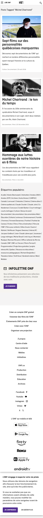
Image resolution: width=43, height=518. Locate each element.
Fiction (10, 224)
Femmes (5, 221)
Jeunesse (37, 233)
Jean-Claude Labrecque (24, 233)
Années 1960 (35, 195)
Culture (17, 211)
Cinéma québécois (7, 205)
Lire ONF (7, 3)
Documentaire (6, 214)
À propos (21, 339)
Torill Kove (17, 256)
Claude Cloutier (21, 205)
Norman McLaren (14, 240)
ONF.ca (14, 243)
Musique (4, 240)
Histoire (3, 230)
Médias (21, 353)
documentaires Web (32, 214)
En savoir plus (27, 510)
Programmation (6, 246)
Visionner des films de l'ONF (22, 317)
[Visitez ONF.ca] (25, 2)
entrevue (19, 217)
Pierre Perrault (29, 243)
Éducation (4, 217)
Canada (4, 201)
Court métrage (35, 208)
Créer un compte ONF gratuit (21, 312)
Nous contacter (21, 348)
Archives (14, 198)
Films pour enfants (12, 227)
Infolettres (21, 357)
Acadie (3, 195)
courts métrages (7, 211)
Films (16, 224)
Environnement (29, 217)
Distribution (21, 375)
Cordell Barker (23, 208)
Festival (28, 221)
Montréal (37, 237)
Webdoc (4, 259)
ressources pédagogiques (10, 253)
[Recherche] (41, 3)
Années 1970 (5, 198)
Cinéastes (19, 201)
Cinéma (27, 201)
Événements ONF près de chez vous (21, 321)
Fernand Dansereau (16, 221)
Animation (25, 195)
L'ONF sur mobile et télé (21, 419)
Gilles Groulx (25, 227)
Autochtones (23, 198)
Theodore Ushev (7, 256)
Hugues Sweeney (22, 230)
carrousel (11, 201)
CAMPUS (32, 198)
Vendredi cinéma (28, 256)
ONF (9, 243)
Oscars (20, 243)
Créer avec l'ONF (21, 326)
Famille (39, 217)
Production (21, 370)
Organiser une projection (21, 330)
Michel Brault (18, 237)
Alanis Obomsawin (14, 195)
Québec (12, 250)
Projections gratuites (21, 246)
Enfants (12, 217)
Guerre (33, 227)
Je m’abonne (10, 286)
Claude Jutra (32, 205)
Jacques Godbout (7, 233)
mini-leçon (28, 237)
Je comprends (10, 510)
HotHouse (11, 230)
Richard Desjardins (27, 253)
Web (37, 256)
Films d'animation (25, 224)
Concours (13, 208)
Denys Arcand (26, 211)
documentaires (18, 214)
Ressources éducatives (24, 250)
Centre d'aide (21, 343)
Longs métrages (7, 237)
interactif (32, 230)
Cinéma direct (36, 201)
